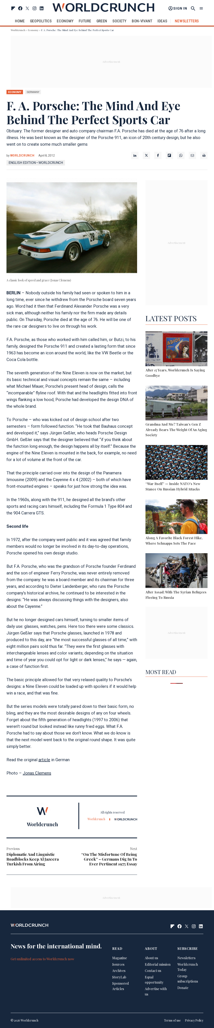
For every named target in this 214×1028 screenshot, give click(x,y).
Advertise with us (156, 991)
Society (119, 21)
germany (33, 92)
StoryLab (119, 977)
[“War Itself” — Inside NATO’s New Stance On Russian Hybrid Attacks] (176, 463)
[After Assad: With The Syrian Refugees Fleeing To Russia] (176, 571)
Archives (118, 970)
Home (20, 21)
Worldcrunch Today (187, 967)
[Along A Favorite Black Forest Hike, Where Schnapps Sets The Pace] (176, 517)
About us (151, 958)
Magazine (119, 958)
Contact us (153, 970)
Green (102, 21)
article (44, 759)
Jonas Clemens (37, 773)
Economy (65, 21)
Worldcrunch (18, 30)
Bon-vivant (142, 21)
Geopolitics (41, 21)
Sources (118, 964)
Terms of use (172, 1020)
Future (85, 21)
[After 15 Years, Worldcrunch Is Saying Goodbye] (176, 349)
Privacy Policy (194, 1020)
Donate (182, 987)
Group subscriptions (187, 979)
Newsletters (187, 21)
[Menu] (201, 8)
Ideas (162, 21)
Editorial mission (158, 964)
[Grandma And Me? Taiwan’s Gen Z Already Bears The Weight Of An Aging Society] (176, 404)
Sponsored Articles (120, 986)
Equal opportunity (154, 980)
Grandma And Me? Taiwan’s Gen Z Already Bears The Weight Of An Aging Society (176, 429)
